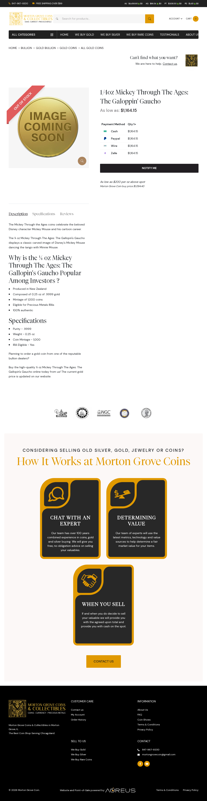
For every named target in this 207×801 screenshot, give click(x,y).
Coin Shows (144, 719)
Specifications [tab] (43, 214)
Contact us (170, 64)
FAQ (139, 714)
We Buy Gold (84, 34)
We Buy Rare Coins (139, 34)
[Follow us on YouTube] (147, 764)
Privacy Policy (145, 729)
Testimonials (169, 34)
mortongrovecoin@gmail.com (158, 754)
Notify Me (149, 168)
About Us (192, 34)
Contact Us (104, 661)
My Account (78, 714)
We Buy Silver (110, 34)
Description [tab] (18, 214)
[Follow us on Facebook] (140, 764)
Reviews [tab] (67, 214)
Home (64, 34)
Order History (78, 719)
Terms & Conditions (148, 724)
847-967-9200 (20, 3)
